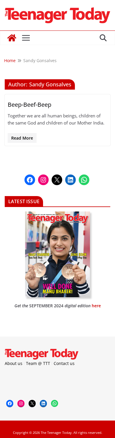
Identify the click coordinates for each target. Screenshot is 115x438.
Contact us (64, 363)
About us (13, 363)
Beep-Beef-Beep (29, 105)
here (96, 305)
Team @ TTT (38, 363)
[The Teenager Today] (12, 38)
